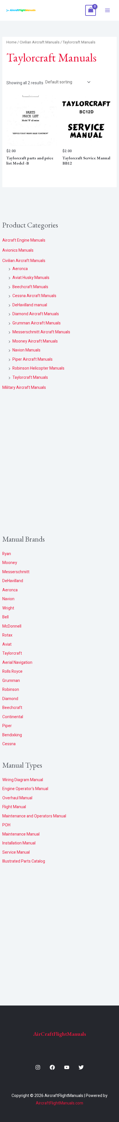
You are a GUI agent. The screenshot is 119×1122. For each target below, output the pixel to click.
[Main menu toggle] (107, 10)
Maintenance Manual (21, 834)
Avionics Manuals (18, 250)
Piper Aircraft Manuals (32, 359)
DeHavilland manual (29, 305)
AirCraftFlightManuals (59, 1033)
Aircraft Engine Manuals (23, 240)
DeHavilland (12, 581)
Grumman (11, 681)
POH (6, 825)
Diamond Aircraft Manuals (35, 314)
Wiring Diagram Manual (22, 780)
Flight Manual (14, 807)
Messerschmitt (15, 572)
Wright (8, 608)
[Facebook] (52, 1067)
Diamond (10, 699)
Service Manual (16, 852)
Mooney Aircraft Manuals (35, 341)
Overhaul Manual (17, 798)
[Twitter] (81, 1067)
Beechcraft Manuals (30, 287)
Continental (12, 717)
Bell (5, 617)
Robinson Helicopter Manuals (38, 368)
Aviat (7, 644)
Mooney (9, 563)
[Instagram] (37, 1067)
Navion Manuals (26, 350)
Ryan (6, 554)
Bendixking (12, 735)
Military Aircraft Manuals (24, 388)
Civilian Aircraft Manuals (23, 261)
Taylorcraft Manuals (30, 377)
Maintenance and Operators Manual (34, 816)
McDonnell (11, 626)
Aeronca (20, 269)
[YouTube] (66, 1067)
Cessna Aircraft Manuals (34, 296)
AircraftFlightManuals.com (59, 1103)
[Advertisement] (59, 463)
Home (11, 42)
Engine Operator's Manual (25, 789)
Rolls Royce (12, 671)
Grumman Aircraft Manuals (36, 323)
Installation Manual (19, 843)
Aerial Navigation (17, 663)
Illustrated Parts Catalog (23, 861)
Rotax (7, 635)
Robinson (10, 690)
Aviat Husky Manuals (30, 278)
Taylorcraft (12, 653)
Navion (8, 599)
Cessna (9, 744)
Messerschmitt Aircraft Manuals (41, 332)
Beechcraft (12, 708)
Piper (7, 726)
